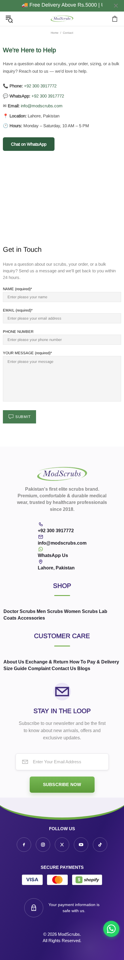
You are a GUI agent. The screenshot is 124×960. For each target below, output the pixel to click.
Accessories (31, 618)
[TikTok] (100, 844)
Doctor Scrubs (19, 611)
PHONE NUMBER (18, 331)
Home (55, 32)
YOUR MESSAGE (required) (26, 353)
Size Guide (15, 668)
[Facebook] (24, 844)
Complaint (39, 668)
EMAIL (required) (17, 310)
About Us (13, 661)
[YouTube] (81, 844)
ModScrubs (62, 19)
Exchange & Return (46, 661)
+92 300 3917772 (40, 85)
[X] (62, 844)
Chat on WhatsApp (28, 144)
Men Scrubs (50, 611)
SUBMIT (23, 417)
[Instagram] (43, 844)
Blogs (83, 668)
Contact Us (64, 668)
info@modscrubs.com (42, 105)
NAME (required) (17, 289)
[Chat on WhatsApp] (111, 929)
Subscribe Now (62, 784)
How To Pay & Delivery (94, 661)
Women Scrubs (81, 611)
